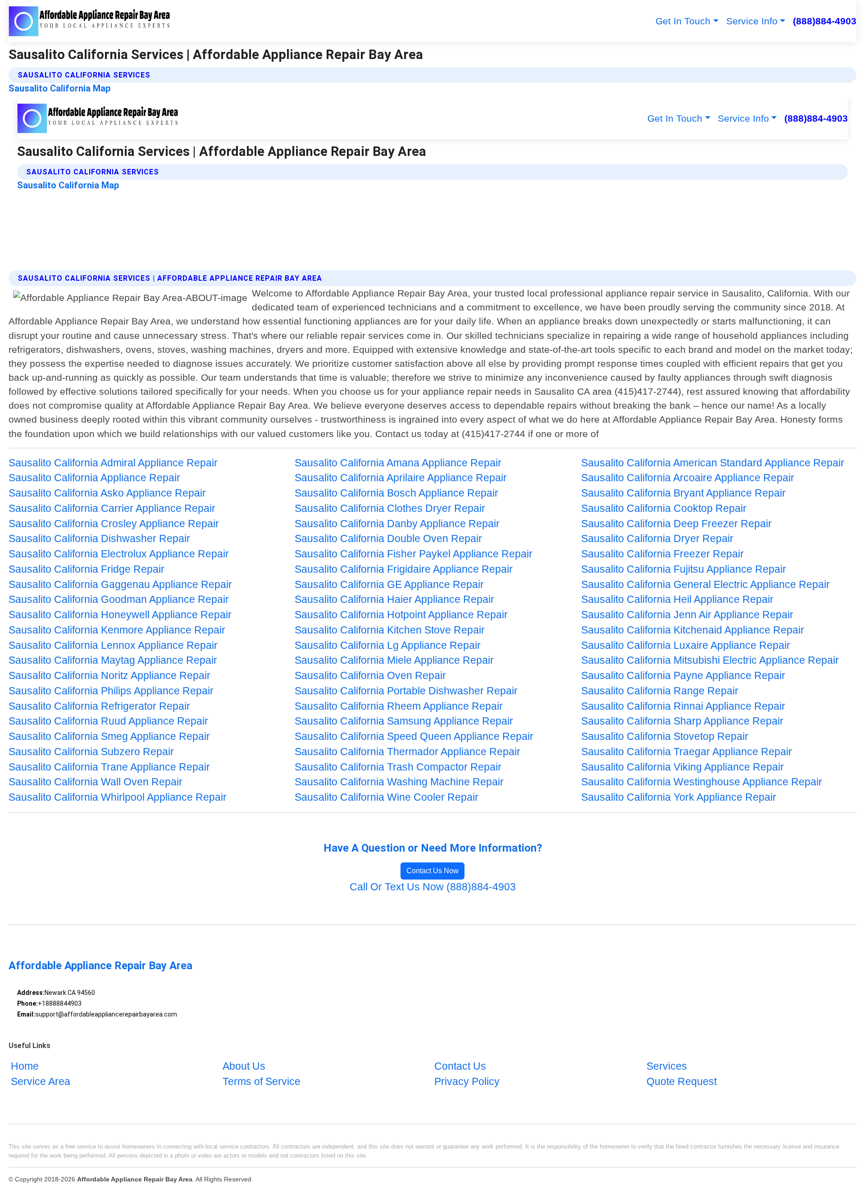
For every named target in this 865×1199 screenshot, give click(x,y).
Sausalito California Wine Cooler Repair (386, 797)
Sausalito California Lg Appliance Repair (388, 645)
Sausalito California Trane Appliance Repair (109, 767)
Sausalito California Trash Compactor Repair (398, 767)
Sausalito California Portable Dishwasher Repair (406, 691)
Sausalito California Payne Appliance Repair (683, 675)
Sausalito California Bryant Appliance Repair (683, 493)
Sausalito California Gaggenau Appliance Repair (120, 584)
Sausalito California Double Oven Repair (388, 538)
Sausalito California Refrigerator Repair (99, 706)
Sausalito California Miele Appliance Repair (394, 660)
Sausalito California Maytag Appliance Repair (113, 660)
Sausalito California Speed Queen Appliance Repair (414, 736)
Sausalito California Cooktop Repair (664, 508)
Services (666, 1066)
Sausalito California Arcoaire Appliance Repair (687, 477)
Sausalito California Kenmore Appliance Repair (117, 630)
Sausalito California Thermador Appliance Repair (407, 751)
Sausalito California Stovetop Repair (664, 736)
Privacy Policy (467, 1081)
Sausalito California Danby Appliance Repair (397, 523)
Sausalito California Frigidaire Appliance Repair (404, 569)
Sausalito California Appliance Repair (94, 477)
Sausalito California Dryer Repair (657, 538)
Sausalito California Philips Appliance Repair (111, 691)
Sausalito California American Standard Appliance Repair (712, 463)
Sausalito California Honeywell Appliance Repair (120, 614)
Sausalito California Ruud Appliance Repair (108, 721)
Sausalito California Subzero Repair (91, 751)
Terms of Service (261, 1081)
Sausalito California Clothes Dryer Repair (390, 508)
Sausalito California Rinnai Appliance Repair (683, 706)
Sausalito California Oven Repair (370, 675)
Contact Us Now (432, 871)
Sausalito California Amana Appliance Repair (398, 463)
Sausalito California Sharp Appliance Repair (682, 721)
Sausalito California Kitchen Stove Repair (390, 630)
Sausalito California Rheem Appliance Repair (399, 706)
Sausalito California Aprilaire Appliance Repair (401, 477)
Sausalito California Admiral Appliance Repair (113, 463)
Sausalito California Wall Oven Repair (95, 782)
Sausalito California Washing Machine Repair (399, 782)
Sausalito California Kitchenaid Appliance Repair (692, 630)
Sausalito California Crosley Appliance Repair (114, 523)
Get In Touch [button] (683, 21)
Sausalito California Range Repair (659, 691)
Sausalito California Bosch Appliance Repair (396, 493)
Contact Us (460, 1066)
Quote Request (681, 1081)
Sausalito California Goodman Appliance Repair (119, 599)
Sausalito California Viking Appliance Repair (682, 767)
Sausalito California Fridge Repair (86, 569)
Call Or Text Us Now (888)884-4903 (433, 887)
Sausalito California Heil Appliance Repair (677, 599)
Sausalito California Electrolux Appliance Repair (119, 554)
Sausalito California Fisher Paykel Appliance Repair (414, 554)
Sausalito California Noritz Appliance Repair (109, 675)
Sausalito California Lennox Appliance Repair (113, 645)
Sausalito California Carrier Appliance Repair (112, 508)
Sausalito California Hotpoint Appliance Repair (401, 614)
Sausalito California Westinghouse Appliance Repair (701, 782)
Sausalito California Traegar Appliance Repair (686, 751)
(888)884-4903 (824, 21)
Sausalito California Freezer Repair (662, 554)
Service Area (40, 1081)
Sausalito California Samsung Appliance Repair (404, 721)
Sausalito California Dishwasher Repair (99, 538)
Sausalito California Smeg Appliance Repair (109, 736)
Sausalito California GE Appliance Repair (389, 584)
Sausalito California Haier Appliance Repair (394, 599)
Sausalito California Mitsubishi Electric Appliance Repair (710, 660)
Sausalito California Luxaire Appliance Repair (685, 645)
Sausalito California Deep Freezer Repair (676, 523)
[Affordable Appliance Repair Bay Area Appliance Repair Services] (90, 21)
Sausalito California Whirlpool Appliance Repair (118, 797)
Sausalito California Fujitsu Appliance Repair (683, 569)
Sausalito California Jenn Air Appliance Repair (687, 614)
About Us (244, 1066)
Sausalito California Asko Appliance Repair (107, 493)
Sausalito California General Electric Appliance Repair (705, 584)
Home (25, 1066)
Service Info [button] (752, 21)
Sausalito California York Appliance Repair (678, 797)
